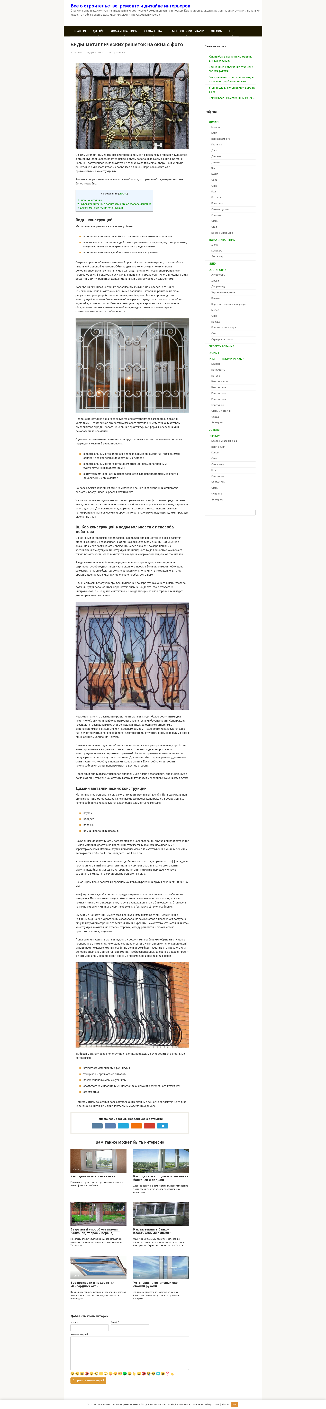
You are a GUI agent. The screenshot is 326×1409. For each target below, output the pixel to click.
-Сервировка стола (222, 339)
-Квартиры (216, 250)
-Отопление (217, 464)
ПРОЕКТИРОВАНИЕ (221, 346)
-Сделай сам (218, 482)
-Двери (215, 280)
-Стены (214, 221)
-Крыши (215, 452)
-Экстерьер (217, 256)
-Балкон (215, 127)
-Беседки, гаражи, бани (224, 441)
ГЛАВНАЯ (80, 31)
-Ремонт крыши (219, 381)
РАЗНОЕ (214, 352)
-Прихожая (217, 203)
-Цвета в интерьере (222, 232)
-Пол (213, 191)
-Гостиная (216, 144)
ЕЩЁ (232, 31)
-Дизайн (215, 162)
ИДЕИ (213, 263)
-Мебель (215, 310)
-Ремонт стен (218, 399)
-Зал (213, 168)
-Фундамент (217, 493)
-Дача (214, 150)
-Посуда (215, 321)
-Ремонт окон (218, 387)
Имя (74, 1322)
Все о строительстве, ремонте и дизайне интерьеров (130, 6)
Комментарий (79, 1334)
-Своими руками (220, 209)
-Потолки (216, 197)
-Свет (214, 333)
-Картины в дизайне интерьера (228, 304)
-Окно (214, 185)
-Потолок (216, 375)
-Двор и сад (218, 286)
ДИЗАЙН (98, 31)
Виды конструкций (89, 200)
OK (234, 1404)
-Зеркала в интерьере (223, 292)
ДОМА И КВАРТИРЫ (124, 31)
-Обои (214, 180)
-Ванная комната (220, 138)
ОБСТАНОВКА (153, 31)
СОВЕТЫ (214, 429)
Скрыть (123, 193)
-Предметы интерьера (223, 327)
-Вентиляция (218, 446)
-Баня (214, 133)
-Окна (100, 52)
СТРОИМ (216, 31)
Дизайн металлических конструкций (100, 207)
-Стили (214, 227)
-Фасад (215, 416)
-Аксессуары (218, 274)
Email (115, 1322)
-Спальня (216, 215)
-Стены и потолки (221, 410)
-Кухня (214, 174)
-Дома (214, 244)
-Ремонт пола (218, 393)
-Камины (215, 298)
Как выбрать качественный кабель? (232, 98)
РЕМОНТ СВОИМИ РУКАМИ (186, 31)
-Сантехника (217, 405)
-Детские (216, 156)
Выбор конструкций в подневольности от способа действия (114, 204)
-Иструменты (218, 369)
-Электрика (217, 422)
